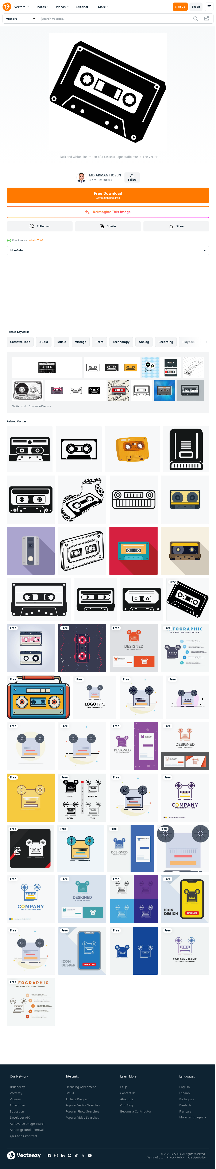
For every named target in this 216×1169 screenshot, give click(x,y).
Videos (61, 7)
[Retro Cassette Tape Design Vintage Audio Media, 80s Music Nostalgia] (82, 648)
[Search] (192, 18)
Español (182, 1093)
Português (184, 1099)
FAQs (123, 1087)
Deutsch (182, 1105)
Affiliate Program (77, 1099)
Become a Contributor (135, 1111)
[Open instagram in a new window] (56, 1155)
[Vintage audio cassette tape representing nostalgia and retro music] (185, 500)
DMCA (69, 1093)
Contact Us (127, 1093)
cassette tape (20, 342)
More (102, 7)
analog (144, 342)
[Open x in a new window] (83, 1155)
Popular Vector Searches (82, 1105)
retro (100, 342)
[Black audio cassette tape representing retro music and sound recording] (31, 500)
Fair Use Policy (193, 1157)
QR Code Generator (23, 1136)
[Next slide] (199, 342)
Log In (193, 6)
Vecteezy (15, 1093)
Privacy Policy (172, 1157)
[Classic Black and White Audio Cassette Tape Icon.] (79, 449)
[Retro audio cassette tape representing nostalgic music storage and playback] (185, 551)
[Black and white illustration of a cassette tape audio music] (187, 599)
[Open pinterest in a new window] (69, 1155)
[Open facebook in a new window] (49, 1155)
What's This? (36, 240)
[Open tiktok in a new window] (76, 1155)
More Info (16, 250)
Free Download (106, 195)
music (61, 342)
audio (43, 342)
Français (182, 1111)
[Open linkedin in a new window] (63, 1155)
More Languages (188, 1117)
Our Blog (126, 1105)
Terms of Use (152, 1157)
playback (189, 342)
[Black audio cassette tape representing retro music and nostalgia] (141, 599)
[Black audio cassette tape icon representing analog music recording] (95, 599)
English (182, 1087)
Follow (130, 179)
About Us (126, 1099)
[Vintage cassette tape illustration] (134, 500)
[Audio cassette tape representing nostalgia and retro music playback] (30, 449)
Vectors (19, 7)
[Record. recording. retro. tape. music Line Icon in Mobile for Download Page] (82, 951)
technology (121, 342)
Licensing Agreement (80, 1087)
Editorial (82, 7)
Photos (40, 7)
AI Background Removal (26, 1130)
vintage (80, 342)
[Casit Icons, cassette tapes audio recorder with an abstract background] (31, 648)
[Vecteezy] (7, 7)
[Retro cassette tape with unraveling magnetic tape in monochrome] (82, 500)
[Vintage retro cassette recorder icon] (186, 449)
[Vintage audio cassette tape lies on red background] (133, 551)
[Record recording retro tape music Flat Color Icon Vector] (94, 697)
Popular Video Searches (82, 1117)
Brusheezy (16, 1087)
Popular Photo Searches (82, 1111)
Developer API (19, 1117)
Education (16, 1111)
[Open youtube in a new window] (90, 1155)
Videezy (14, 1099)
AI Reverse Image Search (27, 1124)
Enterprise (16, 1105)
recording (165, 342)
